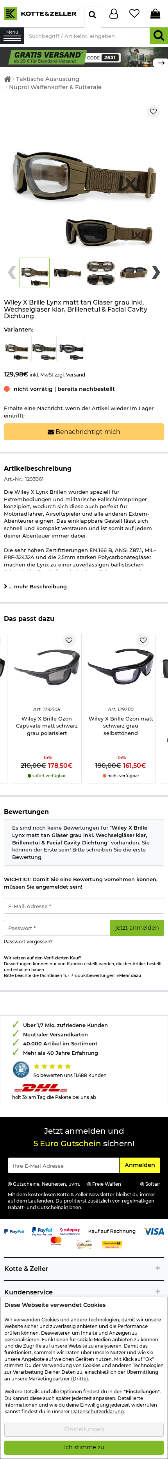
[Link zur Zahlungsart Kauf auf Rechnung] (112, 1231)
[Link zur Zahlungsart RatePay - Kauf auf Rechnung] (70, 1231)
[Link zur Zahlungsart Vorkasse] (84, 1244)
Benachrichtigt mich (87, 432)
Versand (75, 375)
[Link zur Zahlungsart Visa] (154, 1231)
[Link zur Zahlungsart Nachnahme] (112, 1244)
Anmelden (142, 1165)
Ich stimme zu (84, 1447)
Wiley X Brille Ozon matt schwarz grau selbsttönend (121, 725)
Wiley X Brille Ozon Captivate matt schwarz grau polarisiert (47, 725)
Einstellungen (84, 1429)
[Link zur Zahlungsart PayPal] (14, 1231)
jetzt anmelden (137, 927)
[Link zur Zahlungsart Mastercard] (56, 1240)
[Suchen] (159, 35)
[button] (35, 273)
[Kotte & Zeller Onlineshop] (40, 13)
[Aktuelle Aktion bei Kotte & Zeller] (84, 57)
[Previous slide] (12, 272)
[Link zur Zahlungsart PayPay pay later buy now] (42, 1231)
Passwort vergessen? (28, 942)
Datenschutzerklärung (97, 1411)
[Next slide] (156, 272)
